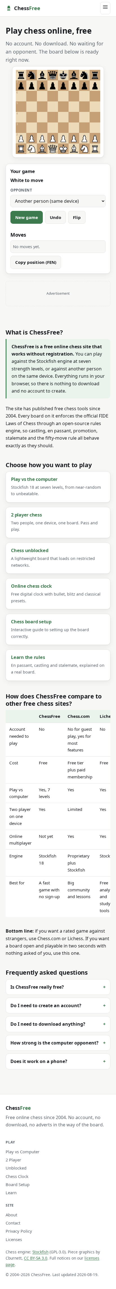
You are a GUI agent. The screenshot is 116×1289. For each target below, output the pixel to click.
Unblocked (16, 1168)
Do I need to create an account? (45, 1005)
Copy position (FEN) (35, 262)
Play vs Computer (22, 1151)
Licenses (14, 1239)
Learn (11, 1192)
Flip (77, 217)
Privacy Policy (19, 1231)
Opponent (21, 190)
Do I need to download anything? (47, 1024)
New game (26, 217)
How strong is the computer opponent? (54, 1043)
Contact (13, 1223)
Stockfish (40, 1252)
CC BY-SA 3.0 (35, 1258)
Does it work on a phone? (38, 1061)
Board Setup (18, 1184)
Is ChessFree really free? (37, 987)
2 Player (13, 1160)
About (11, 1214)
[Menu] (105, 8)
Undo (55, 217)
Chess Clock (17, 1176)
